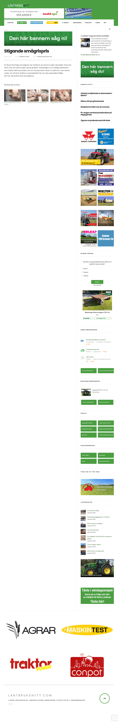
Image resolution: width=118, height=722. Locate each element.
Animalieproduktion (44, 56)
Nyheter (10, 23)
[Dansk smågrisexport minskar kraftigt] (14, 95)
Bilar (83, 461)
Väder (97, 23)
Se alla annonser (87, 370)
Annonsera (77, 23)
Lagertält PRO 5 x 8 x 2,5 (100, 391)
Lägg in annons (104, 402)
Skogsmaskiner (104, 461)
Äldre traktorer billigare (94, 523)
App (105, 23)
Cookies (10, 705)
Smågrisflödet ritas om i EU (58, 102)
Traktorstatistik (105, 423)
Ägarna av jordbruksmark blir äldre (95, 120)
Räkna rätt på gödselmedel (92, 101)
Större (86, 268)
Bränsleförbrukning (106, 429)
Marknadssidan (87, 429)
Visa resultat (97, 285)
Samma (86, 272)
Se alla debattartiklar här (89, 54)
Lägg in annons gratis (106, 370)
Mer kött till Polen (93, 530)
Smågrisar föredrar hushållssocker (37, 102)
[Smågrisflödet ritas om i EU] (61, 95)
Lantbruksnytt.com (30, 697)
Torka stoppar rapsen (94, 544)
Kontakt (88, 23)
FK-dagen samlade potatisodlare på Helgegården (96, 114)
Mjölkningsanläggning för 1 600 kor (98, 517)
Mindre (86, 276)
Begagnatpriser (87, 423)
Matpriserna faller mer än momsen (95, 107)
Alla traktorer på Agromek (95, 551)
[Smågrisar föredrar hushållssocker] (38, 95)
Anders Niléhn (24, 56)
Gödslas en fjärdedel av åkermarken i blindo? (96, 94)
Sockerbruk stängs (93, 510)
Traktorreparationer (106, 435)
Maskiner (102, 455)
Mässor (84, 435)
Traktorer (85, 455)
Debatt (66, 23)
